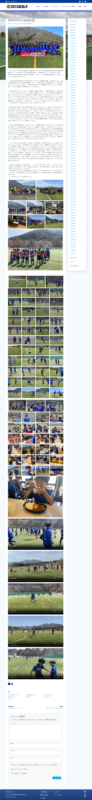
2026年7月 (73, 27)
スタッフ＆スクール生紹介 (68, 6)
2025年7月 (73, 60)
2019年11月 (73, 237)
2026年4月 (73, 35)
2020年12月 (73, 207)
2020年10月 (73, 212)
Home (38, 6)
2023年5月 (73, 131)
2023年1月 (73, 142)
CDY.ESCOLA (74, 266)
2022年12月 (73, 144)
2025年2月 (73, 73)
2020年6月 (73, 223)
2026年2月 (73, 41)
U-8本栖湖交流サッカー (31, 694)
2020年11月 (73, 210)
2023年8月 (73, 122)
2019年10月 (73, 239)
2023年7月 (73, 125)
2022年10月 (73, 150)
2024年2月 (73, 106)
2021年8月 (73, 185)
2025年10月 (73, 52)
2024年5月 (73, 98)
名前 (12, 743)
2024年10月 (73, 84)
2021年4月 (73, 196)
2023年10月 (73, 117)
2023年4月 (73, 133)
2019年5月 (73, 253)
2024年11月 (73, 82)
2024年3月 (73, 103)
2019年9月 (73, 242)
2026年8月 (73, 24)
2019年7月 (73, 248)
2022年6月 (73, 161)
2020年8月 (73, 218)
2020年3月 (73, 226)
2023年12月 (73, 112)
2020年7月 (73, 220)
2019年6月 (73, 250)
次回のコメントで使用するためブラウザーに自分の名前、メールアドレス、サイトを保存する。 (35, 764)
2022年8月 (73, 155)
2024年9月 (73, 87)
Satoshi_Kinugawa (13, 23)
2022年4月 (73, 166)
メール (12, 750)
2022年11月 (73, 147)
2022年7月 (73, 158)
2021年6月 (73, 190)
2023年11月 (73, 114)
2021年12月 (73, 174)
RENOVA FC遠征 (48, 694)
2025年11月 (73, 49)
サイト (12, 757)
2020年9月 (73, 215)
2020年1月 (73, 231)
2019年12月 (73, 234)
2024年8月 (73, 90)
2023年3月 (73, 136)
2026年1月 (73, 44)
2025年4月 (73, 68)
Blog (84, 6)
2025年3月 (73, 71)
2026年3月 (73, 38)
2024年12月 (73, 79)
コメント (13, 724)
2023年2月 (73, 139)
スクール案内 (45, 6)
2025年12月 (73, 46)
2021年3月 (73, 199)
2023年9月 (73, 120)
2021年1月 (73, 204)
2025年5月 (73, 65)
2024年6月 (73, 95)
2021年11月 (73, 177)
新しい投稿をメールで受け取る (19, 773)
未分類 (21, 23)
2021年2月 (73, 201)
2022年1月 (73, 171)
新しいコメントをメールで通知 (19, 769)
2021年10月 (73, 180)
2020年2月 (73, 229)
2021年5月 (73, 193)
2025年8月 (73, 57)
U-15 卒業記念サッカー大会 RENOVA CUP (14, 695)
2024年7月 (73, 93)
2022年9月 (73, 152)
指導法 (79, 6)
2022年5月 (73, 163)
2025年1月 (73, 76)
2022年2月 (73, 169)
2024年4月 (73, 101)
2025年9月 (73, 54)
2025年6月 (73, 63)
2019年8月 (73, 245)
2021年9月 (73, 182)
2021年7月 (73, 188)
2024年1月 (73, 109)
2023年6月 (73, 128)
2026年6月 (73, 30)
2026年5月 (73, 33)
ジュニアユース (55, 6)
